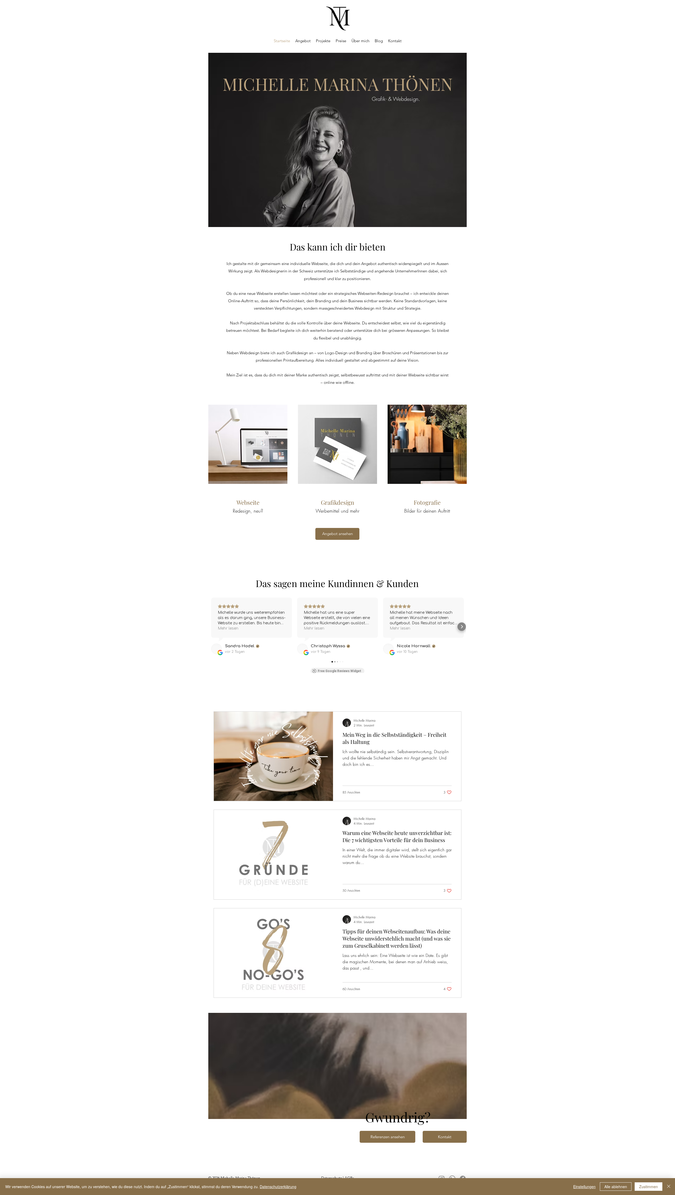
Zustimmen (648, 1186)
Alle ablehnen (615, 1186)
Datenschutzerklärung (278, 1186)
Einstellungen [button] (584, 1186)
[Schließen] (669, 1186)
